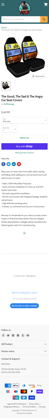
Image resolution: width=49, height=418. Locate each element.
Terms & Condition (29, 407)
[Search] (44, 19)
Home (4, 27)
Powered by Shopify (24, 413)
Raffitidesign (9, 104)
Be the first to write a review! (24, 305)
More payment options (24, 153)
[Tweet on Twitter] (9, 164)
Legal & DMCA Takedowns (16, 404)
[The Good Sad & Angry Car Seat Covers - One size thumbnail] (5, 85)
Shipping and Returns (11, 407)
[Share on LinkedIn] (14, 164)
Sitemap (42, 407)
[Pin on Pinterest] (19, 164)
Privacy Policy (34, 404)
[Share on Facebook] (3, 164)
